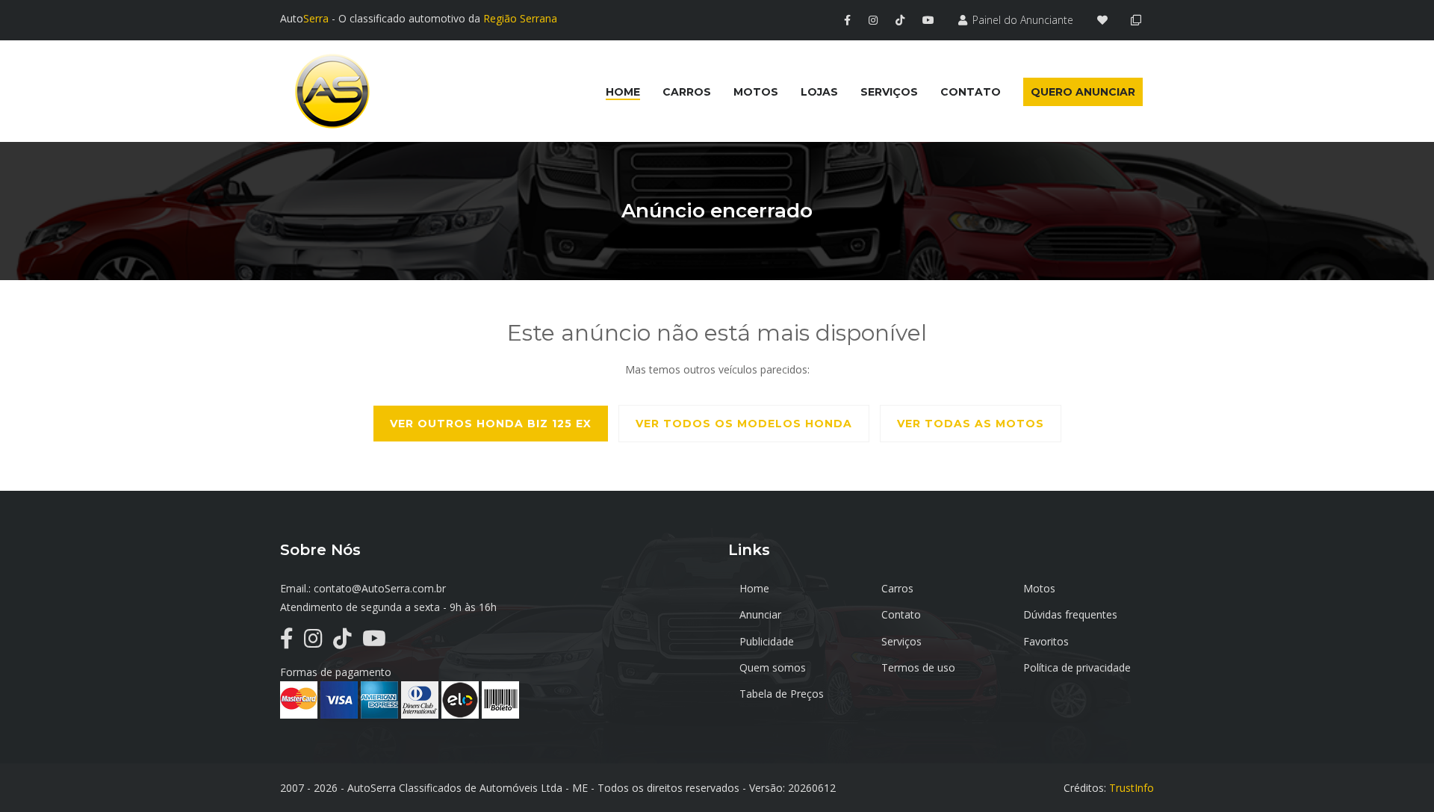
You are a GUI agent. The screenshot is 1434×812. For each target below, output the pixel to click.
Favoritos (1046, 641)
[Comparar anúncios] (1138, 20)
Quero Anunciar (1083, 92)
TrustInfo (1131, 788)
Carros (897, 588)
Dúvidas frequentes (1070, 614)
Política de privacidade (1077, 667)
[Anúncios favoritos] (1106, 20)
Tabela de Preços (781, 694)
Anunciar (760, 614)
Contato (901, 614)
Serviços (901, 641)
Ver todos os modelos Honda (744, 423)
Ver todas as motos (970, 423)
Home (754, 588)
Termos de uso (918, 667)
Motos (1039, 588)
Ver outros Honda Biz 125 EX (491, 423)
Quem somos (772, 667)
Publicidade (766, 641)
